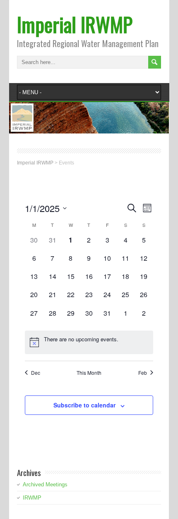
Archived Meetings (45, 484)
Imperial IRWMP (74, 24)
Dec (35, 372)
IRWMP (32, 498)
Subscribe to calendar (84, 405)
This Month (89, 372)
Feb (142, 372)
